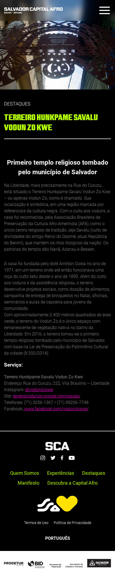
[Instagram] (42, 458)
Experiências (60, 473)
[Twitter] (53, 458)
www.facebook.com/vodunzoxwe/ (56, 408)
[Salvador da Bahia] (57, 504)
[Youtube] (72, 458)
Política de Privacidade (72, 523)
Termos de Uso (36, 523)
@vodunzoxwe (39, 389)
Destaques (93, 473)
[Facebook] (62, 458)
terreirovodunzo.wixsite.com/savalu (46, 396)
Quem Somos (24, 473)
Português (57, 538)
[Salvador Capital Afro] (33, 10)
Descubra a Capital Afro (72, 483)
